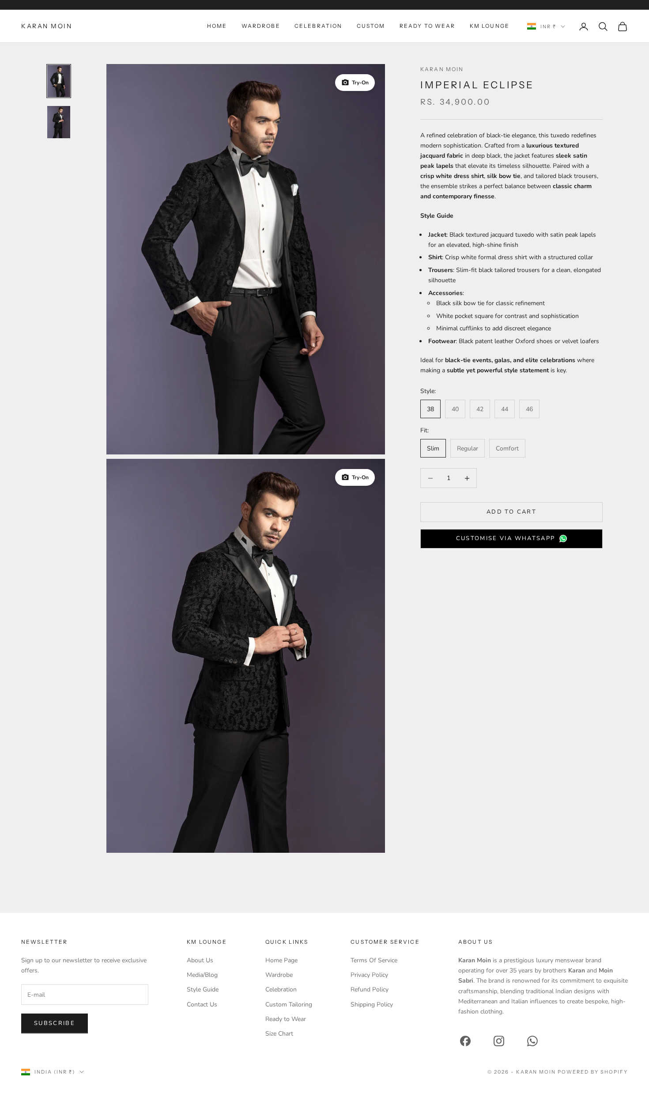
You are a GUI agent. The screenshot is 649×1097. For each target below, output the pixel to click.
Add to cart (511, 512)
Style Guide (203, 989)
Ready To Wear (428, 26)
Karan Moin (442, 69)
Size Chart (279, 1033)
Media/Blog (202, 975)
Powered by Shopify (593, 1072)
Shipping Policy (372, 1004)
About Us (200, 960)
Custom (371, 26)
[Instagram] (499, 1041)
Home (217, 26)
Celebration (318, 26)
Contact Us (202, 1004)
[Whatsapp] (532, 1041)
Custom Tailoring (288, 1004)
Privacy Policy (369, 975)
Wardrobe (260, 26)
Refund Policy (370, 989)
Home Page (281, 960)
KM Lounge (489, 26)
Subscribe (54, 1023)
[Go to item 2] (58, 122)
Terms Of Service (374, 960)
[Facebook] (465, 1041)
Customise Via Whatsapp (505, 538)
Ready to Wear (285, 1019)
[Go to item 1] (58, 81)
